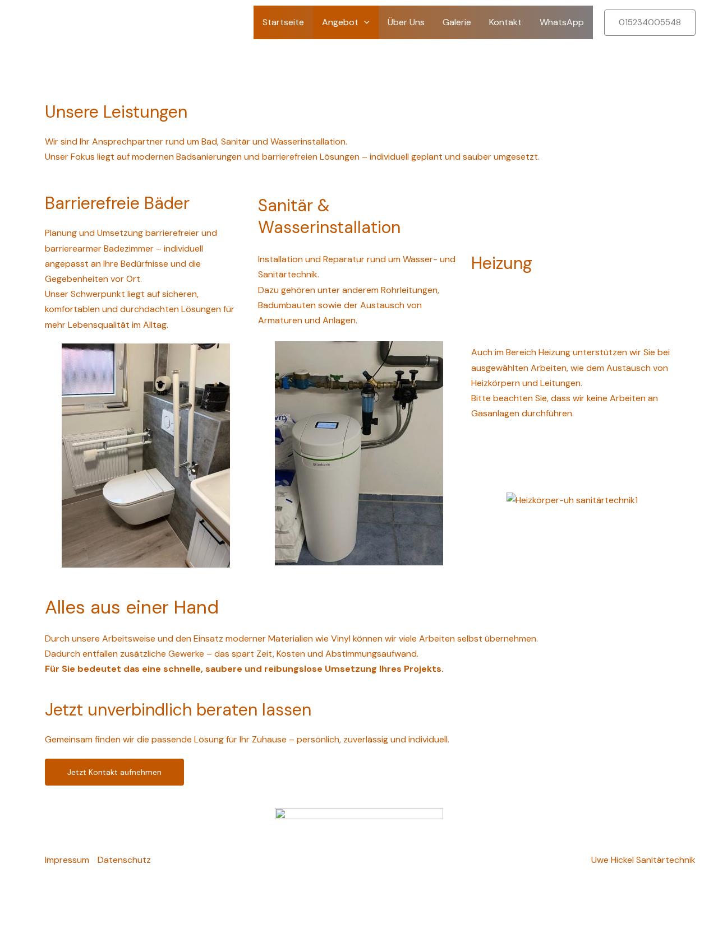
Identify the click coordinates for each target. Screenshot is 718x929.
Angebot (340, 22)
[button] (364, 22)
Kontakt (505, 22)
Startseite (283, 22)
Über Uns (406, 22)
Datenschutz (124, 860)
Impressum (67, 860)
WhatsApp (562, 22)
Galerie (457, 22)
